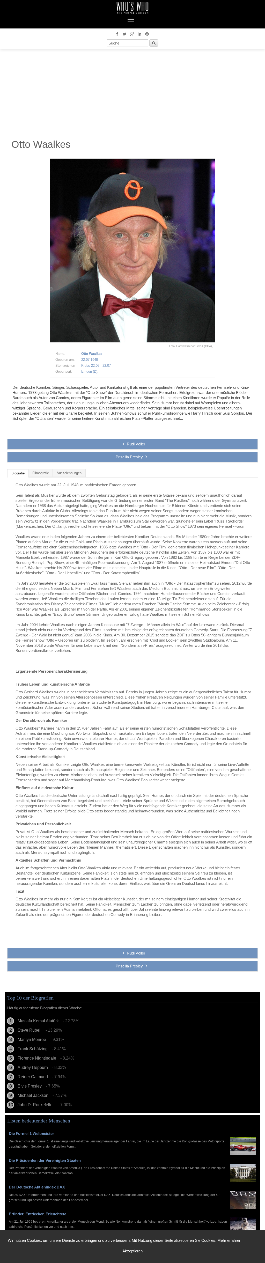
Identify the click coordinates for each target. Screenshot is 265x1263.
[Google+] (132, 34)
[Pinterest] (147, 34)
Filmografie (40, 473)
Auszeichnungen (69, 473)
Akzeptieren (132, 1251)
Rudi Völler (136, 444)
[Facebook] (117, 34)
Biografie (18, 473)
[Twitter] (124, 34)
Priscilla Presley (129, 457)
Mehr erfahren (229, 1240)
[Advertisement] (132, 95)
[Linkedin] (139, 34)
